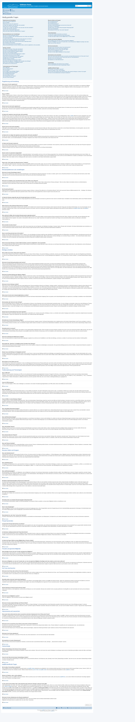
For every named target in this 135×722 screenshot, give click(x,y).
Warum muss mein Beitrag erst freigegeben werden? (13, 62)
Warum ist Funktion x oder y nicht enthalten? (56, 70)
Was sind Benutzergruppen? (53, 23)
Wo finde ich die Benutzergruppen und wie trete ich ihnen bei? (59, 25)
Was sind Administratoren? (53, 21)
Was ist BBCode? (6, 67)
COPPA (71, 115)
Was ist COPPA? (6, 22)
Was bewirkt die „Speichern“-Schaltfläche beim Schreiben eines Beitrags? (17, 61)
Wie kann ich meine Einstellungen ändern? (11, 35)
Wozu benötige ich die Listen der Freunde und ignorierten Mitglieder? (61, 40)
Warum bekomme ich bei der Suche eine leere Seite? (58, 49)
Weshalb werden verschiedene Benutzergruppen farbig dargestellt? (61, 27)
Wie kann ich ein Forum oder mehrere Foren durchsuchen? (59, 47)
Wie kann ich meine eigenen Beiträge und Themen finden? (59, 51)
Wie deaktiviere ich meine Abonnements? (56, 59)
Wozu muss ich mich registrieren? (9, 21)
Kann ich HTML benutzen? (8, 68)
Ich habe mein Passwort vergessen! (10, 28)
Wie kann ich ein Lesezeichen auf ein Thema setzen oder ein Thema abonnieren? (63, 57)
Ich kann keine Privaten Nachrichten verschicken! (57, 34)
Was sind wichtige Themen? (8, 74)
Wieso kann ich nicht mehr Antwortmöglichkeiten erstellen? (14, 53)
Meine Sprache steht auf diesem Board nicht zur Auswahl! (14, 40)
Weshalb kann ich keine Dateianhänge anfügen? (12, 57)
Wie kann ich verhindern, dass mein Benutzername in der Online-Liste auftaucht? (18, 36)
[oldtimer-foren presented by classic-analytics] (11, 5)
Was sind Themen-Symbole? (8, 77)
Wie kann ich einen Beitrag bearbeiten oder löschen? (13, 50)
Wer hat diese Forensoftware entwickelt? (56, 69)
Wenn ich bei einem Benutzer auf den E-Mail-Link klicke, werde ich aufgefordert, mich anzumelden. (21, 44)
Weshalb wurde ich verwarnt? (8, 58)
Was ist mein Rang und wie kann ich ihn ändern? (12, 43)
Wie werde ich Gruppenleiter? (53, 26)
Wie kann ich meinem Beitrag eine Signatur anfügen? (13, 51)
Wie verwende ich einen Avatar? (9, 42)
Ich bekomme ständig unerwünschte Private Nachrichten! (59, 35)
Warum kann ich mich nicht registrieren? (10, 23)
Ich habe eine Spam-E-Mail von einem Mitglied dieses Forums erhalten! (61, 36)
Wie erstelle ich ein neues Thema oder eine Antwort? (13, 49)
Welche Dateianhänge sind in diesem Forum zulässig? (58, 63)
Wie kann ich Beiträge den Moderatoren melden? (12, 59)
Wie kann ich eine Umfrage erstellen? (10, 52)
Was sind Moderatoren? (52, 22)
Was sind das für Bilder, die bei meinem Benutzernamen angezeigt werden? (17, 41)
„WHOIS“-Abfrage (8, 686)
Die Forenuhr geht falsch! (8, 37)
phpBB (43, 710)
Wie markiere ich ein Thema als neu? (10, 63)
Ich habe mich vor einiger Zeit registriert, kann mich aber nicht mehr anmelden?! (18, 27)
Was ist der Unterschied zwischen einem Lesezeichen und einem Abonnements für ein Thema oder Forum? (68, 56)
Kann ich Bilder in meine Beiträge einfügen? (11, 71)
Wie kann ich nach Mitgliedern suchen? (55, 50)
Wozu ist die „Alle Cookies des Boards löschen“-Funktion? (14, 31)
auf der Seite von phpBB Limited (40, 669)
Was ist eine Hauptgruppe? (53, 28)
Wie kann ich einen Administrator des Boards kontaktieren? (59, 72)
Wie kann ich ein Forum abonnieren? (55, 58)
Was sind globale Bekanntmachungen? (10, 72)
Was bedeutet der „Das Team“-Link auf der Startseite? (58, 29)
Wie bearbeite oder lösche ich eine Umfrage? (11, 55)
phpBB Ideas (62, 676)
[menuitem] (11, 9)
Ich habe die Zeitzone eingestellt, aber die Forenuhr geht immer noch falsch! (17, 38)
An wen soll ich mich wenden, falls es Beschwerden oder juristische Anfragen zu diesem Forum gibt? (67, 71)
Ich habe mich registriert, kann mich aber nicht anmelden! (14, 25)
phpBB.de (86, 208)
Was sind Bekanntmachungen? (9, 73)
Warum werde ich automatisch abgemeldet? (11, 29)
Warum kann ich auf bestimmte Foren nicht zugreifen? (13, 56)
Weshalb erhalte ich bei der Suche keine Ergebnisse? (58, 48)
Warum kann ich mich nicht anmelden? (10, 26)
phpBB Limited (77, 208)
